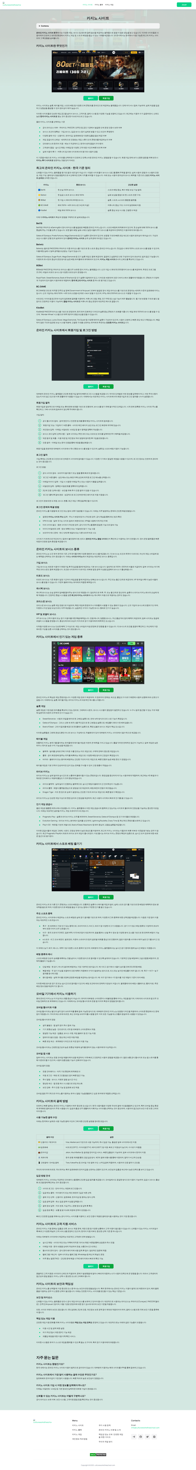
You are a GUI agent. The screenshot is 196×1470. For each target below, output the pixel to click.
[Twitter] (147, 1436)
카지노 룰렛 (99, 5)
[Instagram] (154, 1436)
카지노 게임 (109, 5)
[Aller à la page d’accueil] (12, 4)
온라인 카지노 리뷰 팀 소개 (110, 1430)
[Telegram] (134, 1436)
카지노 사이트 (88, 5)
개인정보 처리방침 (79, 1439)
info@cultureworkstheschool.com (145, 1427)
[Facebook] (140, 1436)
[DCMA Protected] (98, 1454)
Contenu (45, 26)
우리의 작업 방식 (106, 1441)
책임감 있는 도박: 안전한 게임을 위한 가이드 (111, 1435)
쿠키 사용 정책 (105, 1425)
